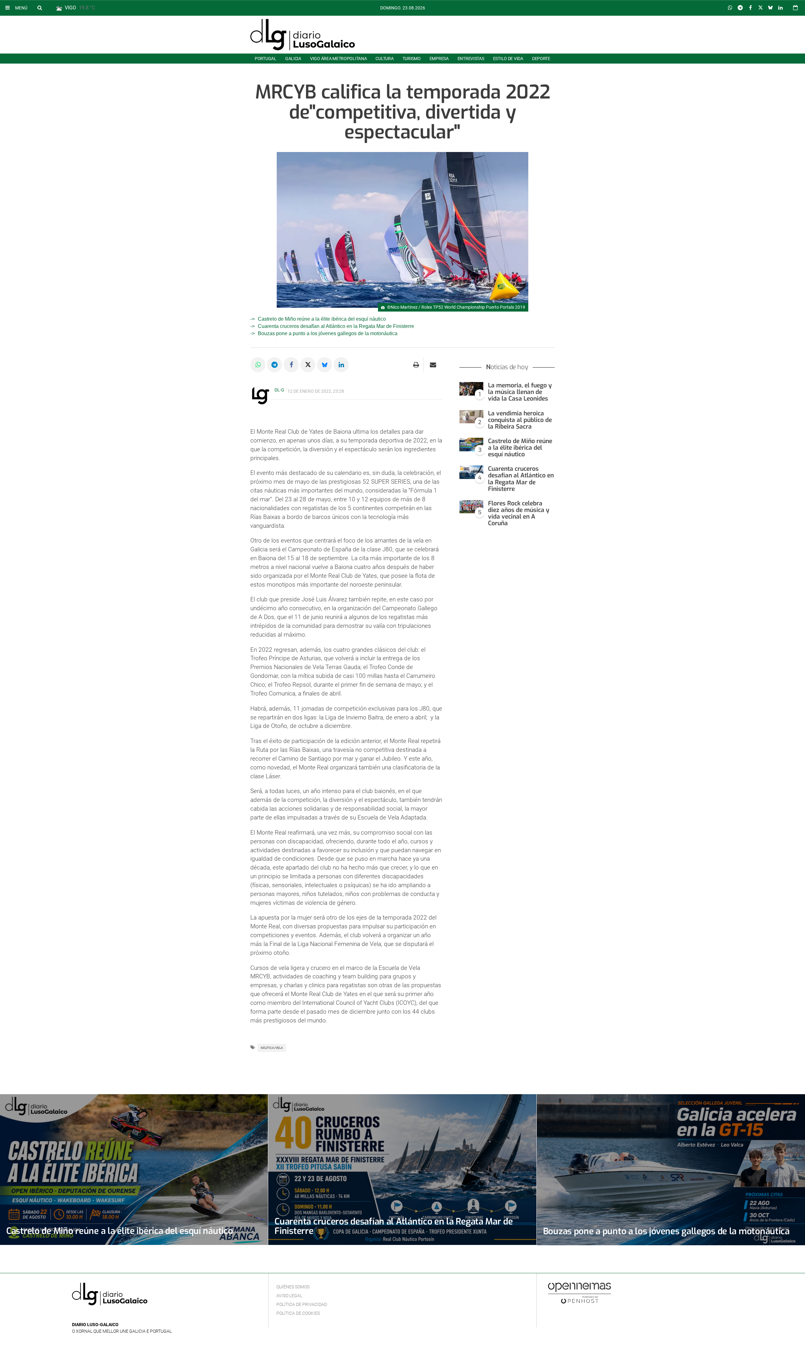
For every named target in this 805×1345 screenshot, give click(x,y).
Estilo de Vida (508, 58)
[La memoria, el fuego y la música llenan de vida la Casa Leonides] (471, 389)
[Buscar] (39, 7)
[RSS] (105, 1315)
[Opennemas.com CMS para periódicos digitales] (579, 1292)
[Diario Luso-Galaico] (302, 34)
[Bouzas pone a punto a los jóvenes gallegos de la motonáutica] (671, 1169)
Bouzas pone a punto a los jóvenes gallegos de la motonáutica (327, 333)
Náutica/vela (272, 1048)
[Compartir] (730, 8)
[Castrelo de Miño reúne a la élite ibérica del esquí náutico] (471, 444)
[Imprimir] (416, 364)
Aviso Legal (289, 1295)
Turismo (411, 58)
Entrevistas (471, 58)
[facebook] (85, 1315)
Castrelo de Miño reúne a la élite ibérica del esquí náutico (322, 319)
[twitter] (95, 1315)
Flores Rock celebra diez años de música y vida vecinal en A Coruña (518, 513)
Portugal (265, 58)
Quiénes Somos (292, 1286)
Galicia (293, 58)
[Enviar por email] (433, 364)
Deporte (541, 58)
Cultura (384, 58)
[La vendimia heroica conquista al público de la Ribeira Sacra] (471, 417)
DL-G (279, 389)
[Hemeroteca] (795, 8)
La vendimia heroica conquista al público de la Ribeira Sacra (520, 420)
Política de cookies (298, 1313)
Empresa (439, 58)
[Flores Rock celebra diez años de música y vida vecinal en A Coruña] (471, 507)
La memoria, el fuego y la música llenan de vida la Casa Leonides (520, 391)
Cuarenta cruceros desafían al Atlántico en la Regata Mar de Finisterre (336, 326)
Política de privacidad (301, 1304)
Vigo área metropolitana (338, 58)
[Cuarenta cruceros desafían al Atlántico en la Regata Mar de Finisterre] (471, 472)
